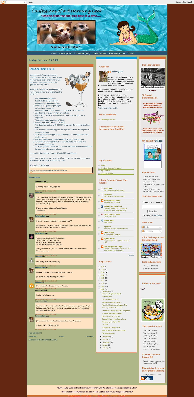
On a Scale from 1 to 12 (42, 68)
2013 (103, 275)
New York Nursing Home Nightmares (116, 228)
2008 (103, 289)
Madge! (159, 141)
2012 (103, 278)
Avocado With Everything (112, 234)
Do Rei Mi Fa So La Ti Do (111, 316)
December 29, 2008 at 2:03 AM (45, 299)
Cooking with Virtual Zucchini (112, 308)
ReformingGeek (40, 216)
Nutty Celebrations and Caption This (114, 305)
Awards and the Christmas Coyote (114, 330)
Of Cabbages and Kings (113, 246)
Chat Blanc (38, 257)
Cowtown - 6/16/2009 (150, 268)
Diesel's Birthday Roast (151, 344)
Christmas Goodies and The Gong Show (116, 311)
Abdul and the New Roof (151, 179)
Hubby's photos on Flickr (152, 375)
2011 (103, 280)
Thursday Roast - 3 (150, 336)
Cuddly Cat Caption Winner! (111, 302)
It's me (37, 192)
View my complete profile (108, 108)
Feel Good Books (110, 216)
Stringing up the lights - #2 (111, 322)
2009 (103, 286)
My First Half (105, 170)
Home (61, 336)
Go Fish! (105, 324)
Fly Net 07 (122, 396)
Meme (103, 165)
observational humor (45, 172)
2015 (103, 269)
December (106, 291)
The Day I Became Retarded (111, 168)
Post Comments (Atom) (48, 340)
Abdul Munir (103, 396)
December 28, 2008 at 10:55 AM (46, 281)
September (106, 342)
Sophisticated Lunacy (112, 200)
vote (47, 160)
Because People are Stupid (111, 294)
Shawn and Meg (149, 346)
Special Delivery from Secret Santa (114, 319)
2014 (103, 272)
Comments (148, 231)
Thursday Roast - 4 (150, 338)
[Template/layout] (143, 52)
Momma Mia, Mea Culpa (113, 206)
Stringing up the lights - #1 (111, 327)
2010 (103, 283)
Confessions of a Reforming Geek (79, 396)
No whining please (108, 333)
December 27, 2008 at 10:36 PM (46, 255)
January (106, 348)
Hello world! (108, 222)
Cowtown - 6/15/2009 (150, 266)
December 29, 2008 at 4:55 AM (45, 314)
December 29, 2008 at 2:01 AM (45, 288)
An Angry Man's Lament (112, 202)
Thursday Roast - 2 (150, 333)
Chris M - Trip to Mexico (151, 349)
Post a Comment (35, 333)
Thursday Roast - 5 (150, 341)
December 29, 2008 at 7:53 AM (45, 329)
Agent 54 (107, 226)
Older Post (89, 336)
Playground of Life (149, 182)
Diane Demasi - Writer (112, 214)
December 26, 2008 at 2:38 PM (45, 191)
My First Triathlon (107, 173)
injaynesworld (109, 239)
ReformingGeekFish (108, 119)
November (106, 336)
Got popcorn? (107, 297)
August (105, 345)
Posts (146, 227)
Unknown (38, 282)
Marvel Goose (39, 233)
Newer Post (33, 336)
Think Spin (108, 188)
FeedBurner (157, 215)
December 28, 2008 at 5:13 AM (45, 266)
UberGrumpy (109, 232)
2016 (103, 267)
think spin (108, 194)
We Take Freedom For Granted (114, 190)
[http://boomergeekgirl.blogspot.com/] (152, 160)
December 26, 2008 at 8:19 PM (45, 214)
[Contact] (140, 52)
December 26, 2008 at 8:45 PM (45, 231)
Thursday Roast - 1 (150, 330)
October (106, 339)
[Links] (137, 52)
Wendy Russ (108, 220)
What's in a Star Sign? (150, 176)
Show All (131, 255)
